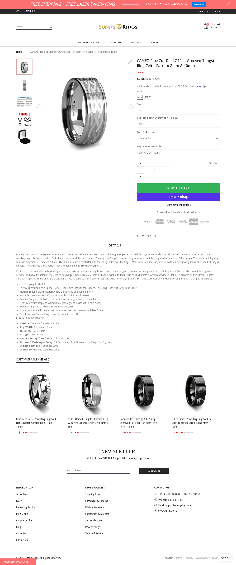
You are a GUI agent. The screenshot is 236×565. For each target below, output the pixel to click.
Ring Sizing (22, 513)
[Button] (61, 419)
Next (131, 107)
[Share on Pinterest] (155, 235)
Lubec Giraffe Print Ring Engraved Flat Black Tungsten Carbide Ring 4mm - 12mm (192, 423)
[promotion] (228, 4)
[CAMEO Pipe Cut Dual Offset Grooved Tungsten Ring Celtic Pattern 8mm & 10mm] (24, 66)
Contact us (22, 540)
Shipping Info (92, 494)
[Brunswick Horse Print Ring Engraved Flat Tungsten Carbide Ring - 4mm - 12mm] (40, 390)
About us (21, 533)
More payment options (179, 204)
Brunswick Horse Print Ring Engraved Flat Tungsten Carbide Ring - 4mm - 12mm (36, 423)
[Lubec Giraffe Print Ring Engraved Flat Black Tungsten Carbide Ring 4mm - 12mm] (196, 390)
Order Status (23, 494)
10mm (148, 97)
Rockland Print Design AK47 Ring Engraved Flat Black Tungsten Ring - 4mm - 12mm (139, 423)
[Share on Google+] (149, 235)
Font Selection (146, 132)
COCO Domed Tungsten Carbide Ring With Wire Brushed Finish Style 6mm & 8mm (88, 423)
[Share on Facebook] (137, 235)
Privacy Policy (92, 527)
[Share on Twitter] (143, 235)
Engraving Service (25, 507)
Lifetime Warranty (94, 507)
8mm (139, 97)
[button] (140, 163)
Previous (39, 107)
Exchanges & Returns (96, 501)
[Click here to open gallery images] (131, 62)
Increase (140, 176)
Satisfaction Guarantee (97, 513)
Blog (18, 527)
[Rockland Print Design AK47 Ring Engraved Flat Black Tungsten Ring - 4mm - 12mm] (144, 390)
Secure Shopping (94, 520)
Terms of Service (94, 533)
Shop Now (199, 4)
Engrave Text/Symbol (150, 146)
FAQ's (19, 501)
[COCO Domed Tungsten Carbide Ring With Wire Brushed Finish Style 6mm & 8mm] (92, 390)
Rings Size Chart (25, 520)
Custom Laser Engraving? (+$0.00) (157, 117)
